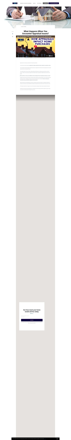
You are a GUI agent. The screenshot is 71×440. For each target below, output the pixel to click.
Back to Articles (23, 26)
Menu (46, 3)
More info (45, 438)
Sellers (34, 3)
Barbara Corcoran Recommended (25, 3)
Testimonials (39, 3)
